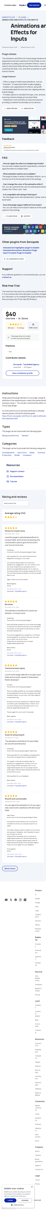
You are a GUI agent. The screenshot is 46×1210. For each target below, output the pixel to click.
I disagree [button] (25, 1200)
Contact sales (10, 5)
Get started (34, 5)
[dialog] (18, 1196)
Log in (21, 5)
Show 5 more (9, 868)
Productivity (6, 455)
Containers (27, 455)
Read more (22, 1196)
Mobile (17, 455)
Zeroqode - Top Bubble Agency (26, 364)
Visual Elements (8, 452)
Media (32, 452)
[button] (18, 1205)
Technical (41, 452)
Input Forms (22, 452)
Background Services (10, 435)
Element (25, 435)
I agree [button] (10, 1200)
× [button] (32, 1187)
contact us (6, 277)
